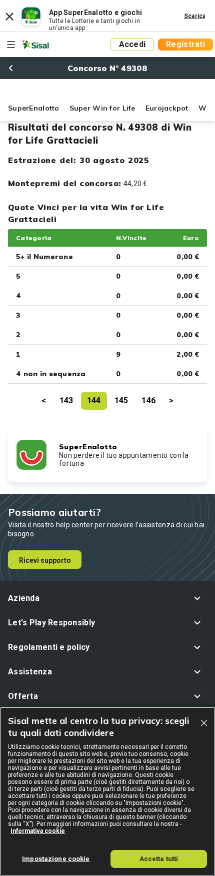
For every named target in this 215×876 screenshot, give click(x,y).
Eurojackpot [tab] (167, 108)
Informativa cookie (37, 830)
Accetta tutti (159, 858)
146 (149, 400)
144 (94, 400)
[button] (107, 598)
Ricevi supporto (45, 560)
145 (121, 400)
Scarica (195, 16)
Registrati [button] (185, 44)
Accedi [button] (132, 44)
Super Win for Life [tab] (103, 108)
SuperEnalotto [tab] (34, 108)
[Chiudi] (204, 723)
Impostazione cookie (56, 858)
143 (67, 400)
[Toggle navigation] (11, 45)
